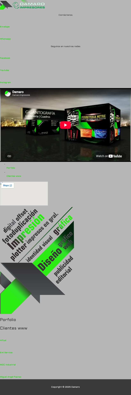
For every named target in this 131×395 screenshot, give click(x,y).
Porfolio (11, 168)
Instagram (5, 82)
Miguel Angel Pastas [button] (10, 377)
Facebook (5, 58)
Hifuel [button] (3, 340)
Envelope (5, 27)
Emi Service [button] (6, 353)
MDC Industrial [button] (8, 365)
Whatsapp (5, 39)
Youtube (4, 70)
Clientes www (14, 176)
